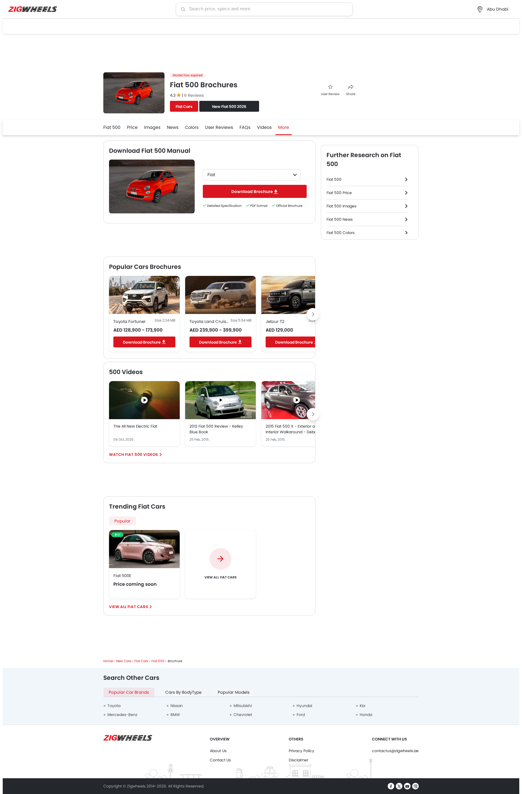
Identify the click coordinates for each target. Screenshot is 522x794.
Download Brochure (142, 342)
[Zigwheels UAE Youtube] (407, 786)
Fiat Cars (184, 106)
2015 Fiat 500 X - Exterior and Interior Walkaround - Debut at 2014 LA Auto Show (294, 429)
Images (152, 127)
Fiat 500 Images (341, 206)
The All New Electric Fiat (135, 426)
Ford (301, 714)
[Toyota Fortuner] (144, 295)
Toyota (113, 705)
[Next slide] (313, 314)
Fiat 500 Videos (141, 454)
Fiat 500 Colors (341, 232)
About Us (218, 750)
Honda (366, 714)
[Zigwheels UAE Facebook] (391, 786)
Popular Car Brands (129, 692)
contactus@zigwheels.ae (395, 750)
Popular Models (234, 692)
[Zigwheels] (32, 9)
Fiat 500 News (340, 219)
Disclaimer (298, 760)
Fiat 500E (122, 575)
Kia (362, 705)
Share (350, 94)
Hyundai (304, 705)
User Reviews (219, 127)
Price (132, 127)
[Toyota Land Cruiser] (220, 295)
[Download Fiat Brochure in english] (152, 186)
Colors (191, 127)
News (172, 127)
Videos (264, 127)
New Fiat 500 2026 (229, 106)
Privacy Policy (301, 750)
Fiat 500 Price (339, 192)
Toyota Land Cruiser (209, 321)
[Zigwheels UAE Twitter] (399, 786)
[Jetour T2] (296, 295)
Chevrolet (243, 714)
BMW (175, 714)
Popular (122, 521)
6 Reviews (194, 95)
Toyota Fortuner (129, 321)
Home (108, 661)
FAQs (245, 127)
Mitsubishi (243, 705)
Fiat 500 (111, 127)
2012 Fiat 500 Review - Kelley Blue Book (216, 429)
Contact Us (220, 760)
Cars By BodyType (183, 692)
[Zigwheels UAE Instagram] (415, 786)
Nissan (176, 705)
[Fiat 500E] (144, 549)
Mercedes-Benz (122, 714)
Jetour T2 (275, 321)
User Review (330, 94)
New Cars (123, 661)
